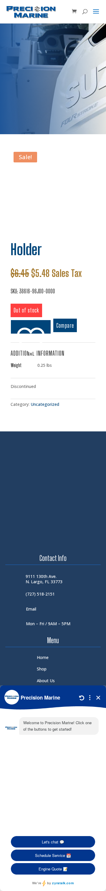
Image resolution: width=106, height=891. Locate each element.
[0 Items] (74, 11)
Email (31, 609)
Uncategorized (45, 404)
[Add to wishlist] (31, 327)
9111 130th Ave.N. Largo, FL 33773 (44, 579)
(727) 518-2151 (40, 594)
